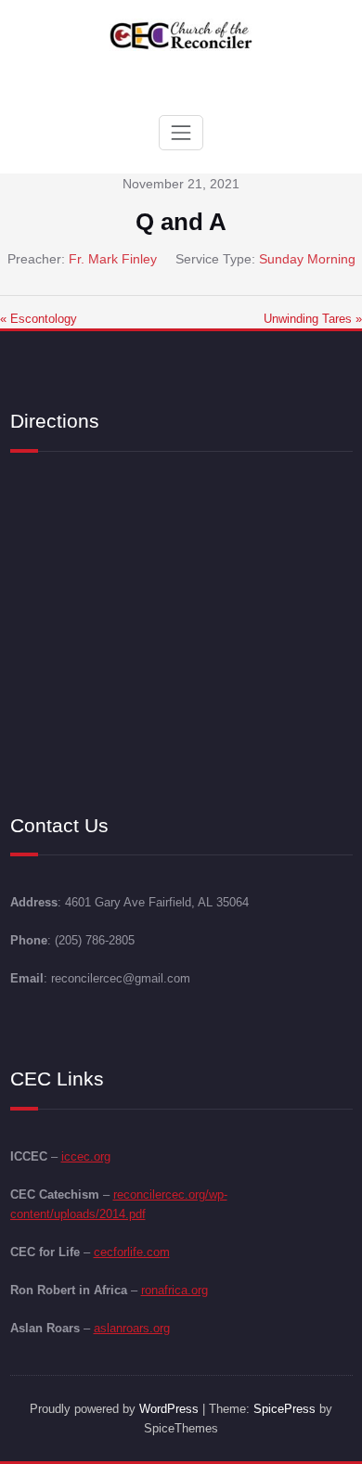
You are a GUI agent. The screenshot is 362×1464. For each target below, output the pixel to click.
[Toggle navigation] (181, 132)
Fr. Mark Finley (113, 258)
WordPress (169, 1409)
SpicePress (284, 1409)
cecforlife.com (132, 1252)
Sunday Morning (307, 258)
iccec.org (85, 1156)
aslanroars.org (132, 1328)
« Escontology (38, 319)
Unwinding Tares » (313, 319)
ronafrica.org (174, 1290)
